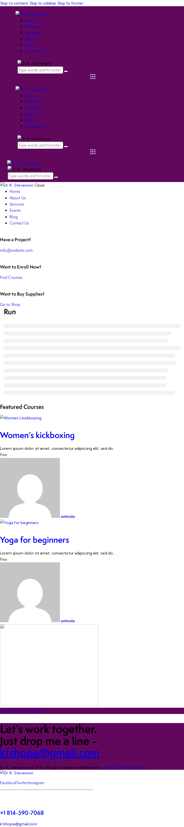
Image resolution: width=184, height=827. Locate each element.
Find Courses (11, 277)
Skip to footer (70, 3)
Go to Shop (10, 304)
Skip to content (14, 3)
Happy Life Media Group (124, 767)
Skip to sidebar (43, 3)
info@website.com (16, 250)
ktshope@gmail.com (18, 823)
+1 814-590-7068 (22, 813)
